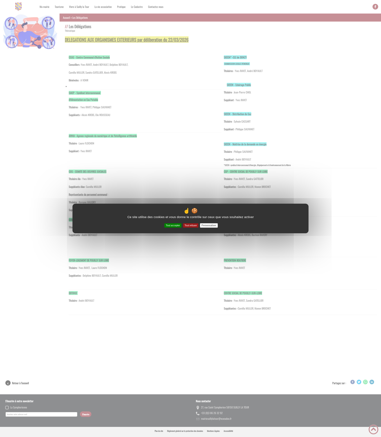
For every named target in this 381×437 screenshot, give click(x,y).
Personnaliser (209, 225)
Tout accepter (173, 225)
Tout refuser (191, 225)
